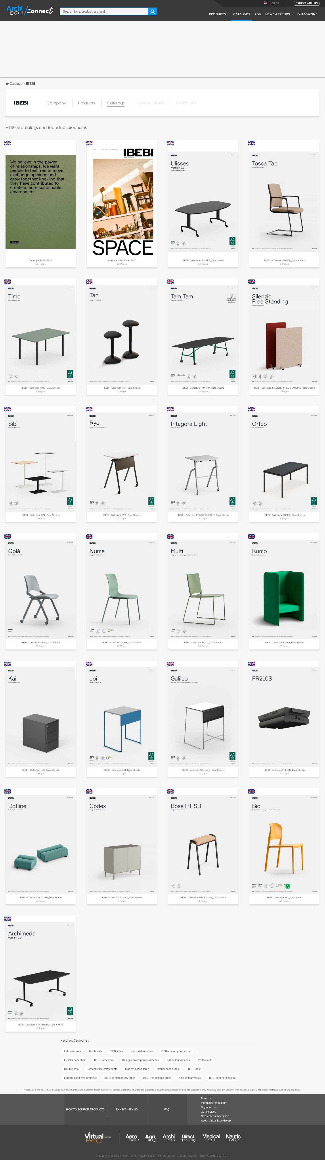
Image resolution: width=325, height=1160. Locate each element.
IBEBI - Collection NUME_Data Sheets (121, 642)
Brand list (206, 1098)
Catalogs (241, 14)
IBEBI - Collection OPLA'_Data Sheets (40, 642)
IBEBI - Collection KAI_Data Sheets (40, 770)
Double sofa (71, 1069)
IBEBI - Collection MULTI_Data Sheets (203, 642)
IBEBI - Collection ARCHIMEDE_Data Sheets (40, 1024)
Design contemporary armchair (140, 1060)
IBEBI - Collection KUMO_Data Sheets (284, 642)
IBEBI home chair (104, 1060)
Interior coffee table (168, 1069)
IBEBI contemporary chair (176, 1051)
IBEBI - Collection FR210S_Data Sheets (284, 770)
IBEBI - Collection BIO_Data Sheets (284, 897)
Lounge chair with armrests (80, 1077)
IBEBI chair (116, 1051)
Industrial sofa (72, 1051)
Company (56, 102)
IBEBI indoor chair (75, 1060)
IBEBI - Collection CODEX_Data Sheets (121, 897)
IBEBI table (194, 1069)
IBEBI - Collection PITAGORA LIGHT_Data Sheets (203, 515)
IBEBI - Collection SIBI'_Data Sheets (40, 515)
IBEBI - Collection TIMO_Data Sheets (40, 388)
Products (217, 14)
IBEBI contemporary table (119, 1077)
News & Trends (277, 14)
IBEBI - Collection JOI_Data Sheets (122, 770)
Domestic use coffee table (101, 1069)
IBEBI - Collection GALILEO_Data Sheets (203, 770)
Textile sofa (95, 1051)
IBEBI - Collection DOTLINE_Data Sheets (40, 897)
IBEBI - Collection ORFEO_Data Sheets (284, 515)
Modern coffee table (137, 1069)
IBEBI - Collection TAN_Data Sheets (121, 388)
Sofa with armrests (190, 1077)
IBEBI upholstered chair (157, 1077)
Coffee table (205, 1060)
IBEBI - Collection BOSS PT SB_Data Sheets (203, 897)
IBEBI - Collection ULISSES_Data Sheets (203, 260)
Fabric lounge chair (178, 1060)
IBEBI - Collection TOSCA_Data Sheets (284, 260)
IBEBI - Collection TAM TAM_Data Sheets (203, 388)
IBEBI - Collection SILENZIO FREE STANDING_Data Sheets (284, 388)
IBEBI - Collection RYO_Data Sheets (122, 515)
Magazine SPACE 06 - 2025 (121, 260)
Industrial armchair (142, 1051)
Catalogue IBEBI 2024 (40, 260)
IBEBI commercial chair (222, 1077)
